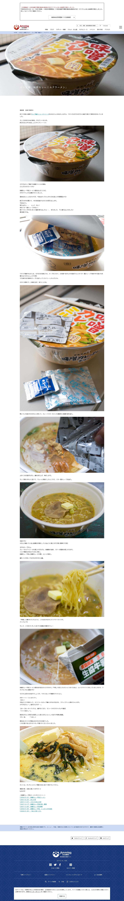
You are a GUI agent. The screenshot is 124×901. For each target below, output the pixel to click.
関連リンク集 (80, 895)
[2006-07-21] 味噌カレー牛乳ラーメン (32, 797)
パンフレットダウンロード (74, 875)
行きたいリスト (74, 881)
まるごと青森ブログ (24, 32)
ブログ (52, 29)
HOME (15, 32)
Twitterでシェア (78, 838)
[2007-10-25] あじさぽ (28, 800)
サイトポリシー (68, 895)
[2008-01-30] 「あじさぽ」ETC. (30, 811)
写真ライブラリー (26, 875)
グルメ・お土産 (72, 29)
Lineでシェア (106, 838)
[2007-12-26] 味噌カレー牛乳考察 (31, 806)
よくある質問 (98, 875)
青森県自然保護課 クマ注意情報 (61, 17)
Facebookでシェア (92, 838)
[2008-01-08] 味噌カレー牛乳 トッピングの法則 (36, 809)
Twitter (55, 864)
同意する (62, 896)
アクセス (107, 29)
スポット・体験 (61, 29)
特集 (46, 29)
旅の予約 (99, 29)
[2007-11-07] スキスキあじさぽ (30, 802)
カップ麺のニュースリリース (40, 114)
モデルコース (83, 29)
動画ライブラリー (50, 875)
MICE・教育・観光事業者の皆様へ (50, 895)
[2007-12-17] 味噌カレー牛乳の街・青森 (33, 804)
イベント (92, 29)
